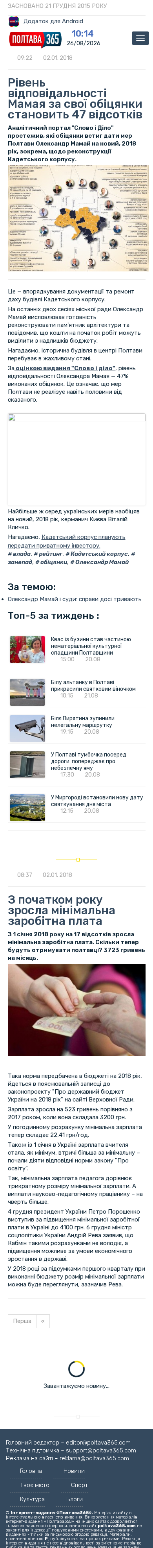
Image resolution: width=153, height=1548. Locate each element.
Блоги (74, 1499)
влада (21, 553)
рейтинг (50, 553)
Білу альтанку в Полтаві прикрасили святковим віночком (93, 685)
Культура (32, 1499)
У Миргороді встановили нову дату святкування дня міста (97, 801)
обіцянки (53, 562)
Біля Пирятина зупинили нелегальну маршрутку (83, 722)
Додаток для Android (53, 21)
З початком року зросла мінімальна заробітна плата (61, 910)
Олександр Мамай (101, 562)
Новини (74, 1470)
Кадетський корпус (98, 553)
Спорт (79, 1485)
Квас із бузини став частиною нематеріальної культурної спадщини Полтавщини (91, 646)
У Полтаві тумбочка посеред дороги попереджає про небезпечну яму (88, 761)
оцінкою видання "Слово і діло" (65, 368)
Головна (31, 1470)
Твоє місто (34, 1485)
